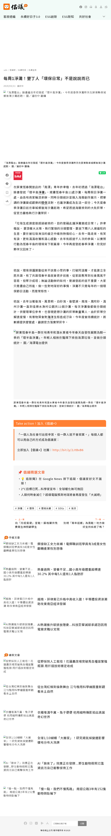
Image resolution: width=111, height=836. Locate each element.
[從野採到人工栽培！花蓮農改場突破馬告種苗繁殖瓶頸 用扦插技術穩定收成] (19, 669)
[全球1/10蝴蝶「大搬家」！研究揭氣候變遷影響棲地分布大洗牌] (19, 746)
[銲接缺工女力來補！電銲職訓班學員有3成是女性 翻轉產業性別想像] (19, 552)
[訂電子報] (96, 6)
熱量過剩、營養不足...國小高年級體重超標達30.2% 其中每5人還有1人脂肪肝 (69, 571)
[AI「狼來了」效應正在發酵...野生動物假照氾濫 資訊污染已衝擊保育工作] (19, 771)
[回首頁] (15, 7)
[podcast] (90, 6)
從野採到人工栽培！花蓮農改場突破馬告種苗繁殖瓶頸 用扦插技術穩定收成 (72, 663)
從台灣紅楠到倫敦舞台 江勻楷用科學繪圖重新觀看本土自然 (71, 689)
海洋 (73, 508)
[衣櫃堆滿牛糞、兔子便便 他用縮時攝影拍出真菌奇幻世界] (19, 720)
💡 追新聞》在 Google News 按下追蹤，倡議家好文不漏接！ (61, 481)
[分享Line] (7, 183)
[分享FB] (7, 175)
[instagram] (85, 6)
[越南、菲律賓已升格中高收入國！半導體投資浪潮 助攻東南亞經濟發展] (19, 607)
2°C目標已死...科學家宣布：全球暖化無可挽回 (52, 489)
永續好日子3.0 (30, 16)
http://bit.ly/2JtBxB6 (68, 450)
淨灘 (19, 508)
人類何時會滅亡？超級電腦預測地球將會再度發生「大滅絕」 (61, 495)
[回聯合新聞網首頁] (6, 7)
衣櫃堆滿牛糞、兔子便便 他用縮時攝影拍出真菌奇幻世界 (71, 714)
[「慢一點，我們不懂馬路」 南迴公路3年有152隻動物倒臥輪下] (19, 797)
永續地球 (22, 70)
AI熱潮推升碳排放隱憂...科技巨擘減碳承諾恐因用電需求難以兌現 (72, 626)
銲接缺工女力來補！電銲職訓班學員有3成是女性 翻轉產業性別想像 (71, 546)
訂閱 (82, 823)
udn (5, 70)
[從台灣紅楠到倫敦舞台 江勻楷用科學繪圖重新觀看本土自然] (19, 695)
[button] (106, 6)
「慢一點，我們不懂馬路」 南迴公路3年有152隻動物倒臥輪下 (71, 791)
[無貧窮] (18, 175)
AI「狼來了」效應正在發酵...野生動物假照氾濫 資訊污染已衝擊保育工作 (70, 765)
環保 (31, 508)
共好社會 (85, 16)
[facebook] (80, 6)
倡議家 (13, 70)
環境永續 (46, 508)
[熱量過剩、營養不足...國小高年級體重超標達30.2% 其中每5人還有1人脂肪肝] (19, 577)
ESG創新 (51, 16)
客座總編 (9, 16)
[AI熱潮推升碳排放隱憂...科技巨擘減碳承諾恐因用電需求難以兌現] (19, 633)
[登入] (101, 6)
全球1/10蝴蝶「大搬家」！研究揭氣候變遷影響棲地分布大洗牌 (71, 740)
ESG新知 (68, 16)
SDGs (61, 508)
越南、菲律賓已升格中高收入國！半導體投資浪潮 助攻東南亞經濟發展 (72, 601)
